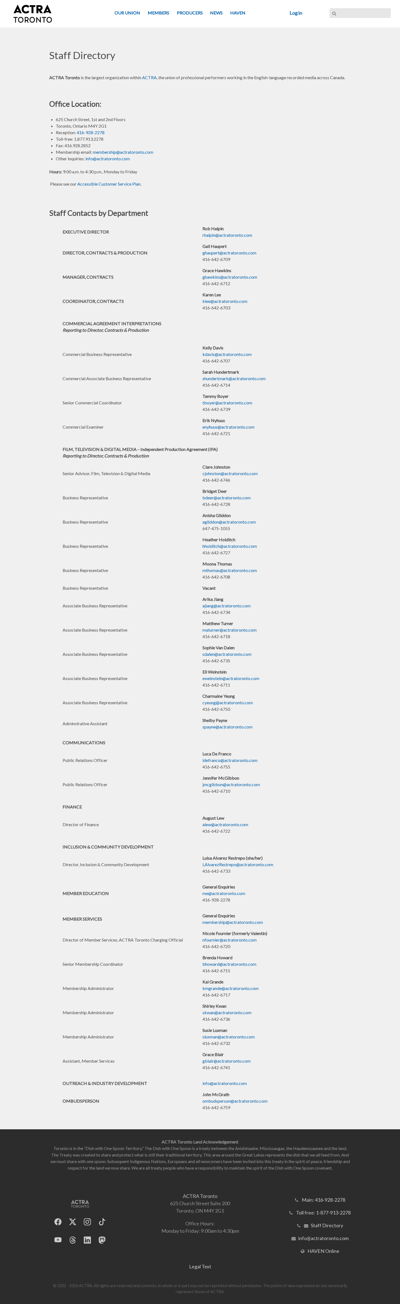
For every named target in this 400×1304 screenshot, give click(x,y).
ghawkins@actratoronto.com (229, 276)
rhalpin (208, 235)
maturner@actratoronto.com (229, 629)
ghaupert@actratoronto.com (229, 252)
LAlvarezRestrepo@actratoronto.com (237, 864)
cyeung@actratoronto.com (227, 702)
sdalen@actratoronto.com (226, 654)
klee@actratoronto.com (224, 301)
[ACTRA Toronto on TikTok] (102, 1221)
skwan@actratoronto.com (226, 1012)
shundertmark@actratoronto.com (234, 378)
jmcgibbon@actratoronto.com (231, 784)
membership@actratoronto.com (123, 152)
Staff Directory (327, 1225)
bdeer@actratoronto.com (226, 497)
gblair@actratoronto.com (226, 1060)
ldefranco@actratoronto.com (229, 760)
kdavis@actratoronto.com (227, 354)
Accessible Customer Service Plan (108, 183)
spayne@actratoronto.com (227, 726)
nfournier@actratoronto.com (229, 939)
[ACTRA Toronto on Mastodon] (102, 1240)
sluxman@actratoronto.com (228, 1036)
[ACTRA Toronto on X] (72, 1221)
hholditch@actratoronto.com (229, 546)
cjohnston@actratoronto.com (230, 473)
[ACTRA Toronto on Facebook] (57, 1221)
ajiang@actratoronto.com (226, 605)
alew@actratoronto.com (225, 824)
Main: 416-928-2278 (323, 1200)
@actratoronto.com (233, 235)
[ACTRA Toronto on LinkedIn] (87, 1240)
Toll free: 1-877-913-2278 (323, 1213)
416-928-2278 (90, 132)
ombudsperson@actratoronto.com (234, 1100)
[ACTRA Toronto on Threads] (72, 1240)
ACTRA (149, 77)
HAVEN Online (323, 1251)
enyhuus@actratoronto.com (228, 426)
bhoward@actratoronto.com (229, 964)
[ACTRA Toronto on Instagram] (87, 1221)
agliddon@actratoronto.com (229, 521)
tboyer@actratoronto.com (227, 402)
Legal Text (200, 1266)
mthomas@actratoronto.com (229, 570)
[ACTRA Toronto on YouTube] (57, 1240)
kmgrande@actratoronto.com (230, 988)
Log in (296, 13)
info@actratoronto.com (107, 158)
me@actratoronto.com (223, 893)
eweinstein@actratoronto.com (230, 678)
